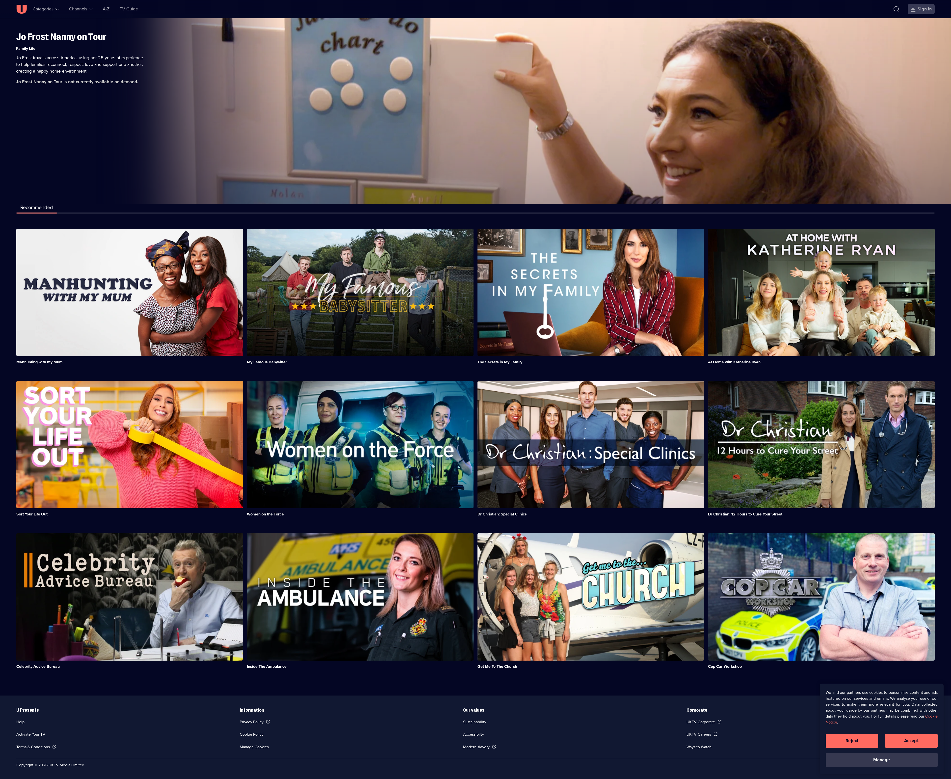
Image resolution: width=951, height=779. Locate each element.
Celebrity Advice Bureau (38, 666)
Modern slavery (476, 747)
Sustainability (474, 722)
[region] (882, 728)
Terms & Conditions (33, 747)
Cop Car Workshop (725, 666)
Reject (851, 740)
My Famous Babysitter (267, 362)
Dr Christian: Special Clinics (502, 514)
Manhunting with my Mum (39, 362)
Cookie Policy (252, 734)
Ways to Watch (699, 747)
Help (20, 722)
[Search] (896, 9)
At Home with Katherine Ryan (734, 362)
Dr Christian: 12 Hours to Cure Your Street (745, 514)
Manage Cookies (254, 747)
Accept (911, 740)
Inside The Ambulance (267, 666)
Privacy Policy (252, 722)
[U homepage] (21, 9)
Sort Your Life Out (32, 514)
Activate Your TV (30, 734)
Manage (881, 759)
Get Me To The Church (497, 666)
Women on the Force (265, 514)
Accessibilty (473, 734)
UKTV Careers (699, 734)
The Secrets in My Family (499, 362)
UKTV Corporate (701, 722)
